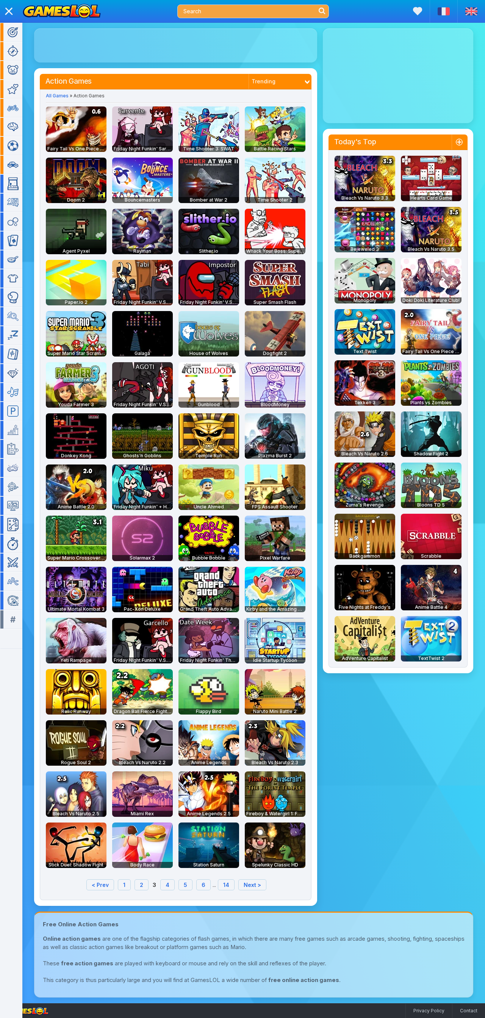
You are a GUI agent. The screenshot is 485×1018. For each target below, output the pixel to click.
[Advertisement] (175, 45)
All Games (57, 96)
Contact (468, 1010)
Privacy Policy (428, 1010)
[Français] (443, 11)
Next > (252, 885)
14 (226, 885)
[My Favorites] (417, 11)
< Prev (100, 885)
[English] (471, 11)
